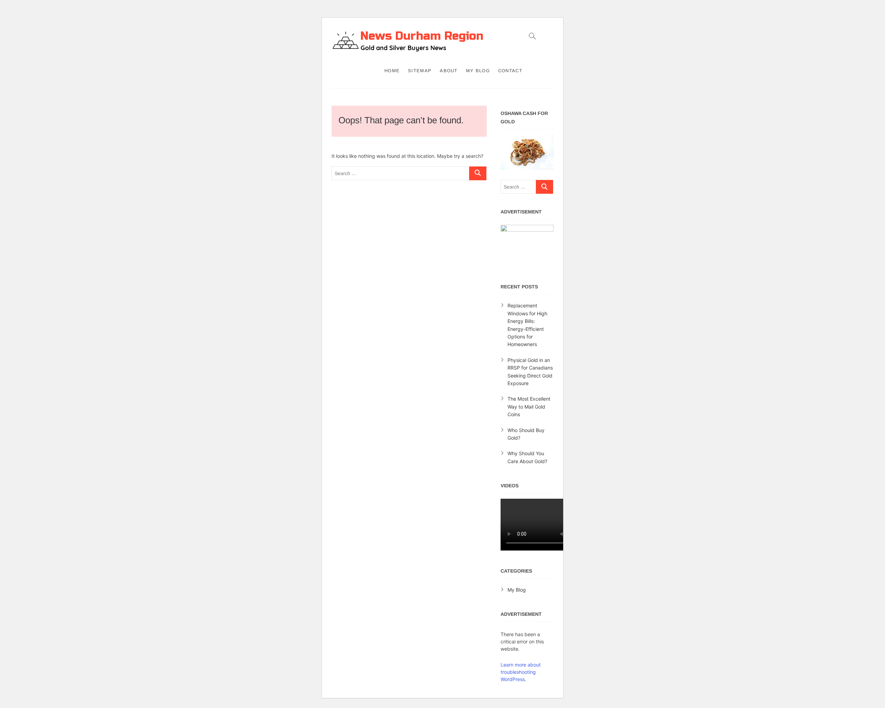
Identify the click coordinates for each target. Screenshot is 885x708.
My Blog (478, 70)
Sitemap (419, 70)
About (449, 70)
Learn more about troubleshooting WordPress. (521, 672)
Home (392, 70)
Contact (510, 70)
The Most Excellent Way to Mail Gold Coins (528, 406)
